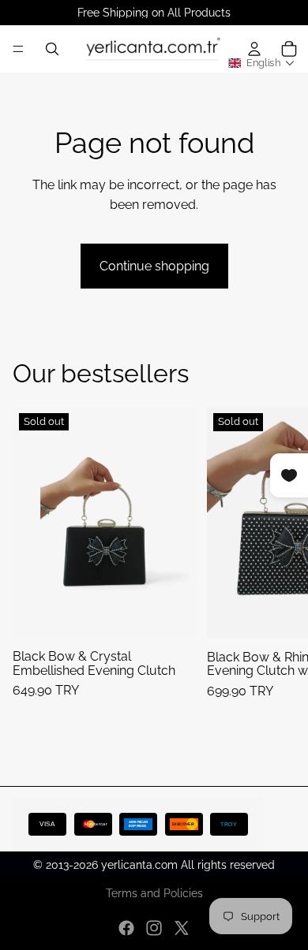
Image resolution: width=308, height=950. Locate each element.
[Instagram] (154, 927)
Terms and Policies (154, 893)
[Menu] (18, 49)
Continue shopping (154, 266)
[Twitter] (181, 927)
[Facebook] (126, 927)
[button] (261, 63)
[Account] (254, 49)
